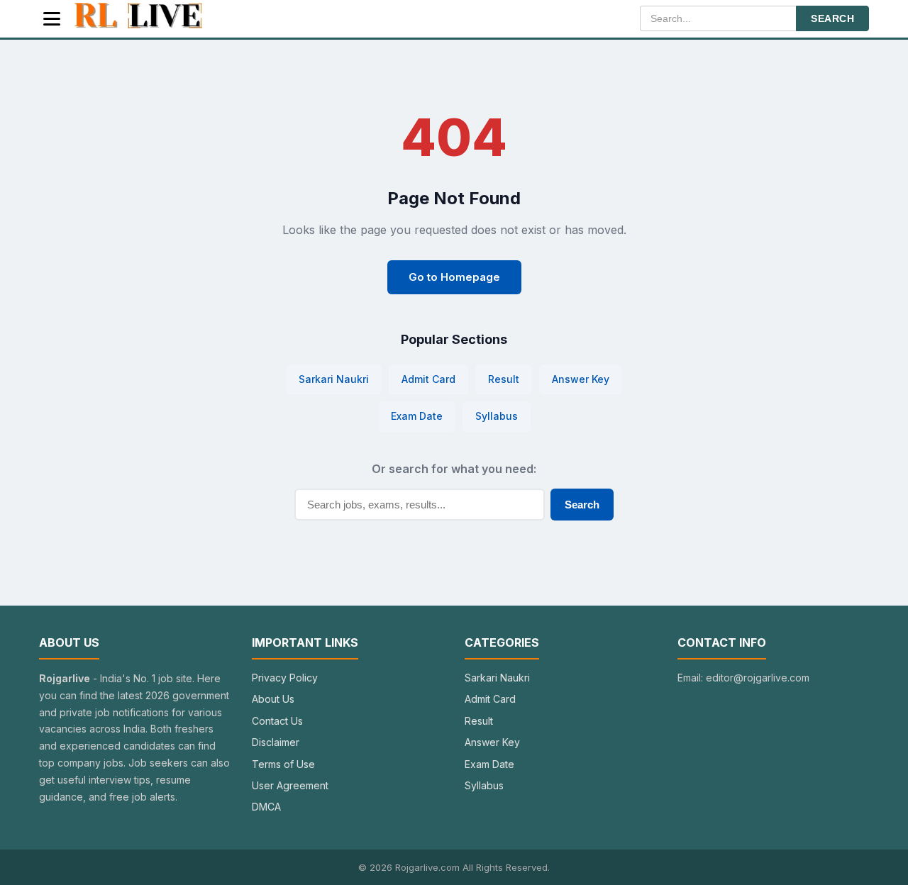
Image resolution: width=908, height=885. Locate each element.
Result (503, 379)
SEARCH (832, 18)
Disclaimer (275, 742)
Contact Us (277, 721)
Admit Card (428, 379)
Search (582, 505)
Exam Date (417, 416)
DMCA (266, 807)
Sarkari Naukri (334, 379)
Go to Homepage (454, 277)
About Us (273, 699)
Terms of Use (283, 764)
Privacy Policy (285, 678)
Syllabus (496, 416)
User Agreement (290, 785)
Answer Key (580, 379)
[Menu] (52, 19)
